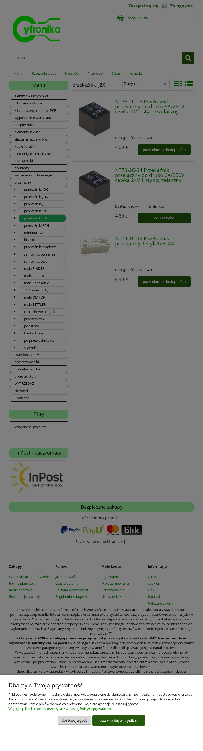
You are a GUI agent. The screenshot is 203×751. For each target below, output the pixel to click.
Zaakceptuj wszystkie (118, 720)
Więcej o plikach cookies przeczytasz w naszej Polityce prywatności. (60, 708)
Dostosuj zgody (75, 720)
